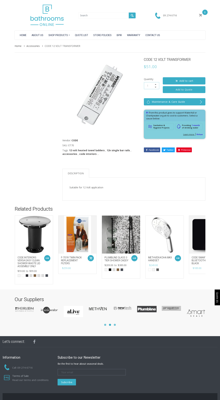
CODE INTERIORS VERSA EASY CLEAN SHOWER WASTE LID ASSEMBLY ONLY (29, 261)
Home (18, 46)
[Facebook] (34, 342)
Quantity (148, 79)
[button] (105, 325)
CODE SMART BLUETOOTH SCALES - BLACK (204, 260)
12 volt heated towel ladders (87, 150)
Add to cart (186, 80)
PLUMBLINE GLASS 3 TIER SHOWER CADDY (116, 259)
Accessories (33, 46)
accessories (69, 154)
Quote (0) (217, 297)
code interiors (88, 154)
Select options (47, 258)
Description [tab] (76, 173)
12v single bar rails (118, 150)
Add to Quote (184, 89)
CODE (75, 140)
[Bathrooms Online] (46, 15)
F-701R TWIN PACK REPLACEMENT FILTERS (71, 260)
